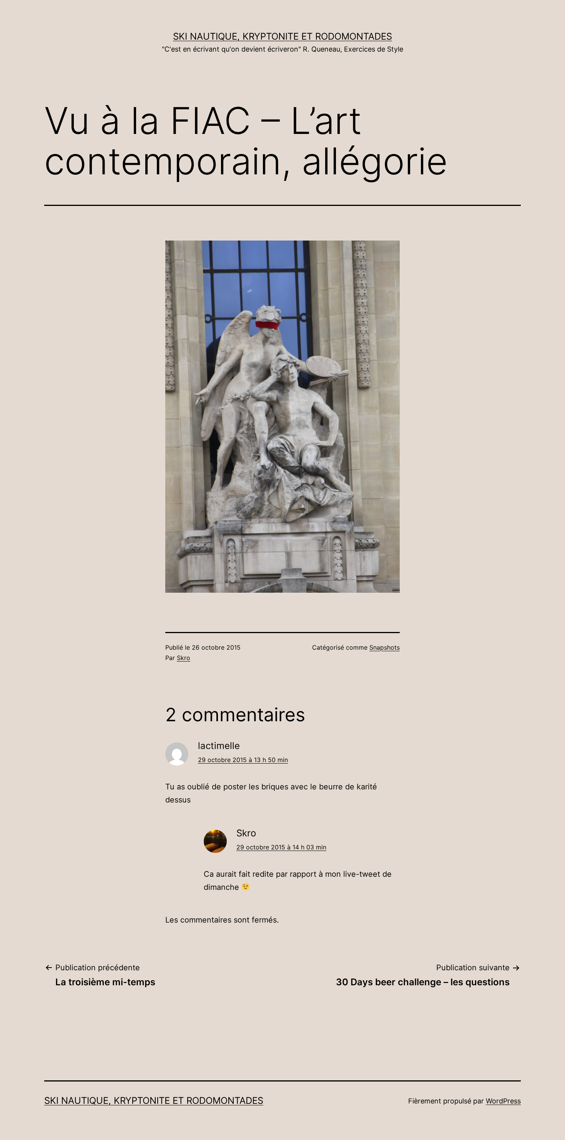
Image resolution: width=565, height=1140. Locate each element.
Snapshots (384, 647)
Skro (183, 658)
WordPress (503, 1101)
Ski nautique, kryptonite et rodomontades (282, 36)
